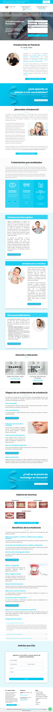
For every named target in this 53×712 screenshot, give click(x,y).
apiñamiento (26, 61)
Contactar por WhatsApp (41, 100)
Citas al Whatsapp (46, 2)
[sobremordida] (43, 507)
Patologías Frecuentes (32, 13)
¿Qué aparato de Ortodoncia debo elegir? (26, 522)
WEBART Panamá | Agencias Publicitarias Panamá (32, 709)
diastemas (32, 61)
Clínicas (40, 13)
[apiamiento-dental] (9, 507)
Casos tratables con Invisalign (41, 696)
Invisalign (23, 13)
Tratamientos (16, 13)
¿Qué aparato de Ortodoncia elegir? (26, 153)
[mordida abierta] (9, 518)
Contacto (25, 14)
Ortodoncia (9, 13)
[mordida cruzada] (20, 507)
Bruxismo (35, 55)
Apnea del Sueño (42, 55)
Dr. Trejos (4, 13)
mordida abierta (39, 61)
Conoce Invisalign (39, 692)
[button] (50, 709)
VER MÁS (12, 201)
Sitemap (37, 704)
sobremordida (34, 59)
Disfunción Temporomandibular (31, 56)
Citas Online (48, 13)
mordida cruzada (43, 59)
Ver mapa (15, 382)
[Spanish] (29, 15)
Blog (44, 13)
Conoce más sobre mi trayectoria (35, 79)
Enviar (37, 35)
